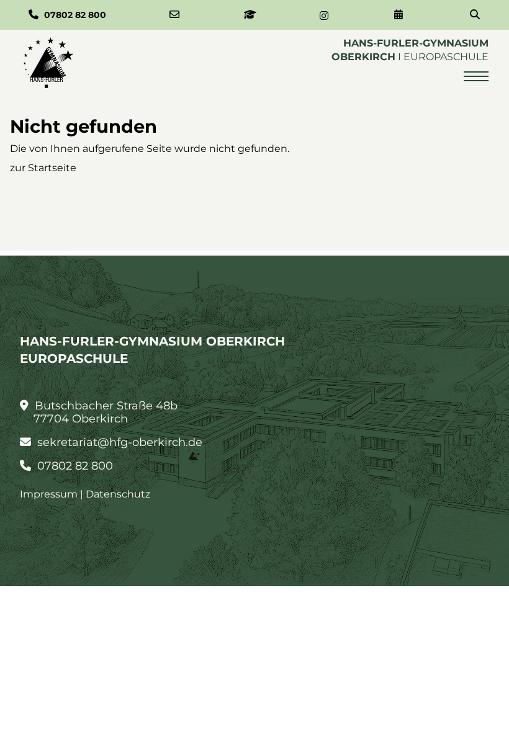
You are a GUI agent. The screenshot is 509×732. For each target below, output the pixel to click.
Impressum (49, 494)
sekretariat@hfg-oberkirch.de (118, 442)
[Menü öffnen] (476, 76)
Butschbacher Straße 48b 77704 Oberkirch (105, 412)
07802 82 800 (73, 466)
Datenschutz (118, 494)
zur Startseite (43, 168)
